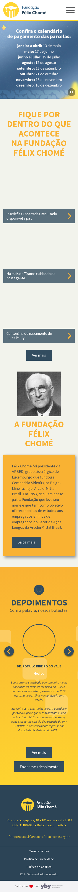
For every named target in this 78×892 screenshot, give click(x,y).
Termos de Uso (39, 851)
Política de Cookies (39, 867)
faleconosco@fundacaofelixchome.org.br (39, 836)
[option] (39, 59)
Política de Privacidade (39, 859)
